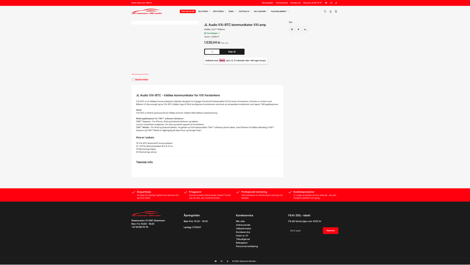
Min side (240, 221)
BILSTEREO (203, 11)
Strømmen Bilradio (248, 261)
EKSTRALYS (244, 11)
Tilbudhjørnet (243, 239)
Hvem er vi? (242, 235)
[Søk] (325, 11)
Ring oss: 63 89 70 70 (312, 3)
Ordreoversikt (282, 3)
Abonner (330, 230)
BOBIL (231, 11)
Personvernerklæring (247, 246)
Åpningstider (267, 3)
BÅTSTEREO (218, 11)
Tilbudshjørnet (278, 11)
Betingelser (242, 242)
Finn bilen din (187, 11)
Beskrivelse (141, 79)
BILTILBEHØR (260, 11)
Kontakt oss (296, 3)
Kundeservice (243, 232)
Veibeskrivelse (243, 228)
